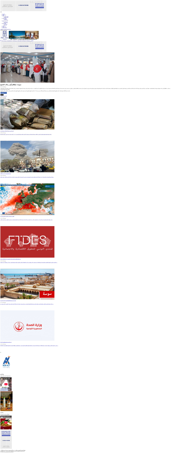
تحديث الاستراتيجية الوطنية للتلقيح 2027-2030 (5, 342)
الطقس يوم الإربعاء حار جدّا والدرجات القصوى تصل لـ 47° (7, 216)
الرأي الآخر (5, 24)
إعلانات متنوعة (17, 40)
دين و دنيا (5, 25)
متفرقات (5, 19)
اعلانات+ (13, 40)
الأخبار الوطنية (6, 17)
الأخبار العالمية (6, 16)
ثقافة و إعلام (4, 23)
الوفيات (9, 40)
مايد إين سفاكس (4, 27)
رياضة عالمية (6, 21)
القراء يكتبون (4, 26)
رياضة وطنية (6, 22)
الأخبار (3, 15)
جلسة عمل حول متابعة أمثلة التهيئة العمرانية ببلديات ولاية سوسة (8, 300)
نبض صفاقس (4, 14)
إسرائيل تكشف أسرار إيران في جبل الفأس (5, 173)
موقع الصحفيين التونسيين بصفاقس (5, 29)
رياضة (3, 20)
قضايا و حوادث (4, 18)
